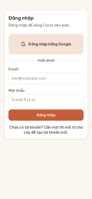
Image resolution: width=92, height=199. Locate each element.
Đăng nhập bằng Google (49, 44)
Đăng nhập (46, 115)
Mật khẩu (16, 90)
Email (13, 69)
